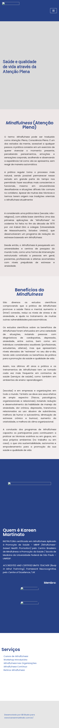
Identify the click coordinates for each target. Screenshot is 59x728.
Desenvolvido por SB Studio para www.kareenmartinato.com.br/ (19, 716)
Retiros (14, 670)
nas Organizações (20, 663)
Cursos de (16, 656)
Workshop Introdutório (15, 659)
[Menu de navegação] (53, 10)
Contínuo (15, 666)
